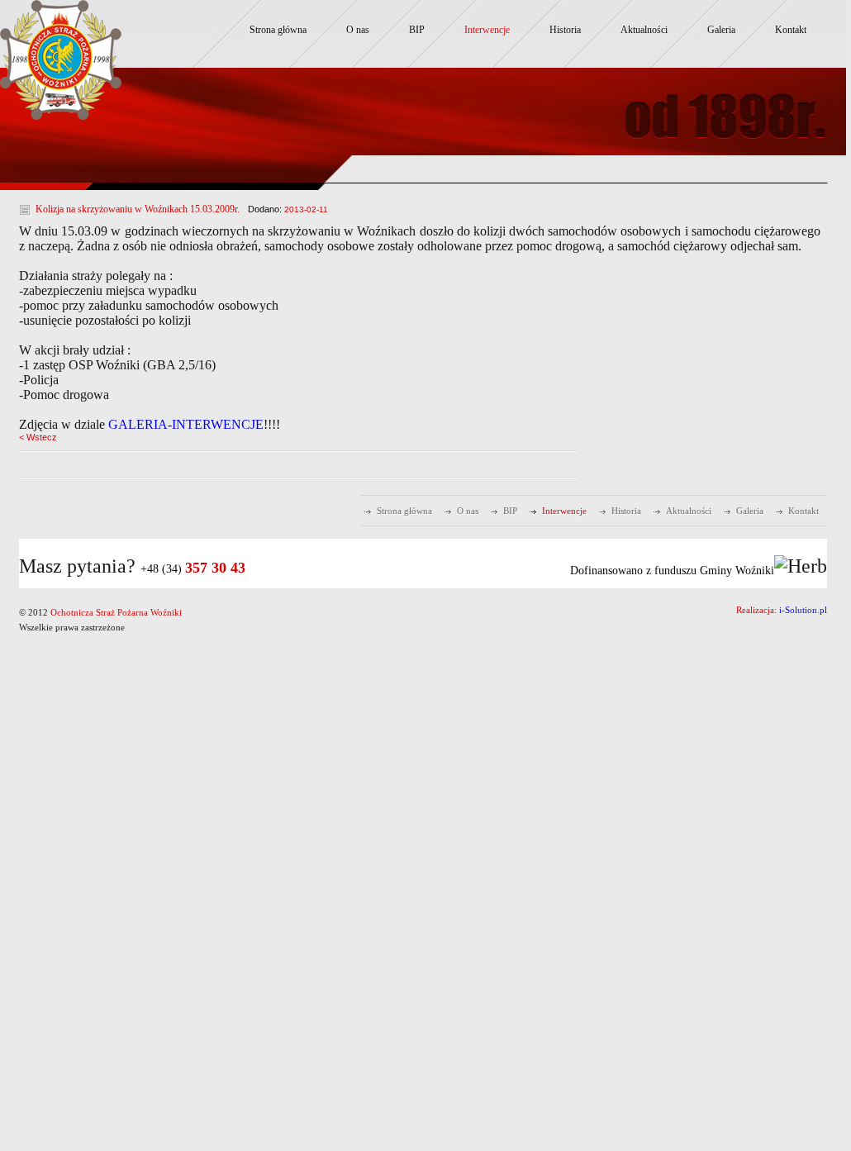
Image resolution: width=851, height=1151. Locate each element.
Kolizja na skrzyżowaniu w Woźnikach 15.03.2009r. (138, 209)
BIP (417, 30)
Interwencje (487, 30)
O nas (357, 30)
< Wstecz (38, 437)
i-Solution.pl (803, 610)
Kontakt (790, 30)
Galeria (721, 30)
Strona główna (278, 30)
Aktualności (644, 30)
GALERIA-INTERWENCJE (186, 424)
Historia (565, 30)
